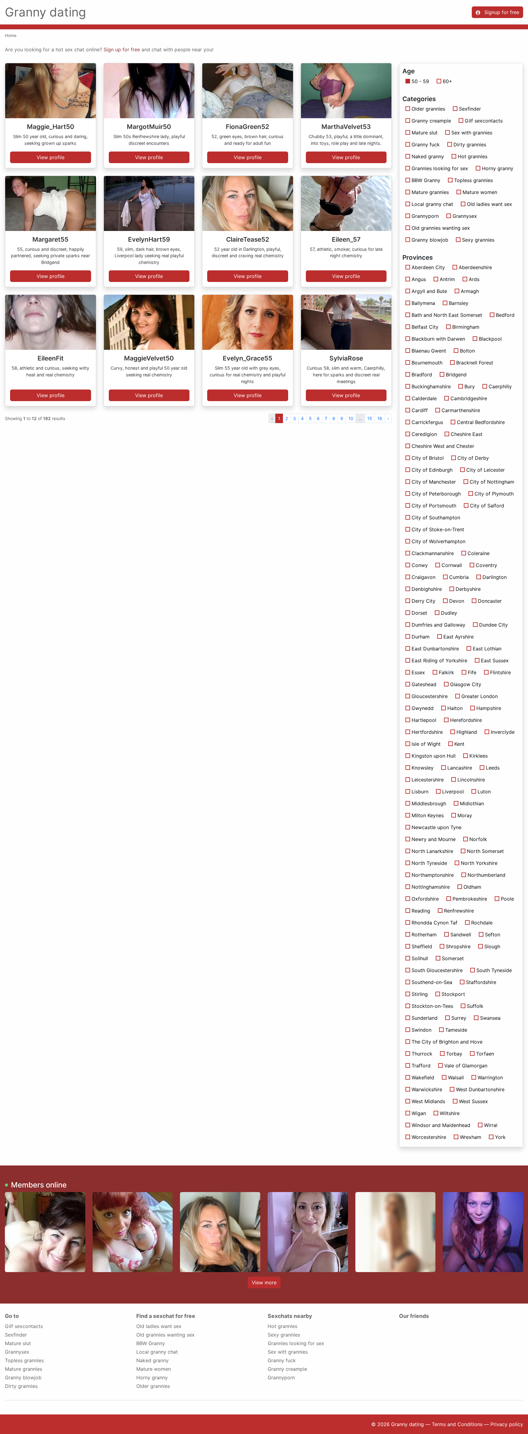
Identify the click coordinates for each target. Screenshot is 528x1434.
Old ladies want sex (489, 204)
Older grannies (428, 109)
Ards (474, 279)
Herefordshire (466, 720)
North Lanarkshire (432, 851)
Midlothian (472, 803)
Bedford (505, 315)
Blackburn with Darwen (438, 339)
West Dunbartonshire (480, 1089)
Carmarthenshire (461, 410)
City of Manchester (434, 482)
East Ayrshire (458, 637)
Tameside (456, 1030)
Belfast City (425, 327)
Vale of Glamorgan (465, 1066)
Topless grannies (473, 180)
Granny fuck (426, 144)
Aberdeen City (428, 267)
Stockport (453, 994)
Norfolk (478, 839)
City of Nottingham (492, 482)
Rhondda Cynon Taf (434, 923)
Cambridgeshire (468, 398)
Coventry (486, 565)
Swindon (421, 1030)
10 (350, 418)
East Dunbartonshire (435, 649)
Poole (507, 899)
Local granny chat (432, 204)
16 (379, 418)
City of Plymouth (494, 494)
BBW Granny (426, 180)
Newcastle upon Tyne (436, 827)
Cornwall (452, 565)
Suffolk (475, 1006)
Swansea (490, 1018)
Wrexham (470, 1137)
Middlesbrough (429, 803)
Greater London (479, 696)
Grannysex (465, 216)
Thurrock (422, 1054)
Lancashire (459, 768)
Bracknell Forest (474, 363)
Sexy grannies (478, 240)
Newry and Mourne (434, 839)
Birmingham (465, 327)
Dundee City (493, 625)
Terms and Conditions (457, 1424)
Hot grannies (472, 156)
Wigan (419, 1113)
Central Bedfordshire (481, 422)
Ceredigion (424, 434)
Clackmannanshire (433, 553)
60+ (447, 81)
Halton (455, 708)
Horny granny (497, 168)
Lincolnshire (471, 780)
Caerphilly (500, 386)
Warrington (490, 1077)
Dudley (449, 613)
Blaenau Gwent (429, 351)
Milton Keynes (428, 815)
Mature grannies (430, 192)
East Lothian (487, 649)
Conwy (420, 565)
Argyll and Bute (429, 291)
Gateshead (424, 684)
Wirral (490, 1125)
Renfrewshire (459, 911)
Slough (492, 946)
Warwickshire (427, 1089)
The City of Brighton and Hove (447, 1042)
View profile (50, 157)
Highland (467, 732)
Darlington (494, 577)
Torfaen (485, 1054)
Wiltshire (450, 1113)
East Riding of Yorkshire (439, 660)
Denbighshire (427, 589)
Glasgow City (465, 684)
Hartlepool (424, 720)
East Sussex (495, 660)
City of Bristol (428, 458)
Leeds (493, 768)
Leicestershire (428, 780)
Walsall (456, 1077)
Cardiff (420, 410)
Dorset (419, 613)
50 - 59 (420, 81)
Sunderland (425, 1018)
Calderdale (424, 398)
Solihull (420, 958)
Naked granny (428, 156)
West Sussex (473, 1101)
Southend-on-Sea (432, 982)
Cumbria (459, 577)
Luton (484, 791)
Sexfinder (470, 109)
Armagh (470, 291)
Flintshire (500, 672)
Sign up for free (122, 49)
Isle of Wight (426, 744)
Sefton (492, 934)
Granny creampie (431, 121)
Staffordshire (481, 982)
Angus (419, 279)
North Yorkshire (479, 863)
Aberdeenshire (475, 267)
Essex (418, 672)
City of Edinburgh (432, 470)
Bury (469, 386)
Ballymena (423, 303)
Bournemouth (427, 363)
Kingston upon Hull (434, 756)
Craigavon (423, 577)
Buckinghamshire (431, 386)
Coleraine (479, 553)
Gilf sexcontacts (484, 121)
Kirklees (478, 756)
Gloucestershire (430, 696)
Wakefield (423, 1077)
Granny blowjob (430, 240)
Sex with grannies (471, 133)
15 (369, 418)
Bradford (422, 374)
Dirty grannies (469, 144)
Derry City (423, 601)
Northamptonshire (433, 875)
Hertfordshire (427, 732)
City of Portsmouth (434, 506)
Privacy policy (506, 1424)
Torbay (454, 1054)
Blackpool (490, 339)
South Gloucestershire (437, 970)
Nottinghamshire (431, 887)
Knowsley (423, 768)
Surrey (458, 1018)
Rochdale (482, 923)
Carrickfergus (427, 422)
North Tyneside (429, 863)
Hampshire (488, 708)
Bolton (467, 351)
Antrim (447, 279)
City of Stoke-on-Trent (438, 529)
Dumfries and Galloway (438, 625)
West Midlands (428, 1101)
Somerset (453, 958)
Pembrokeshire (470, 899)
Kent (459, 744)
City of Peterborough (436, 494)
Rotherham (424, 934)
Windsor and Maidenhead (441, 1125)
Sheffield (422, 946)
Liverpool (453, 791)
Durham (421, 637)
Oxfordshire (425, 899)
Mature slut (425, 133)
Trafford (421, 1066)
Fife (472, 672)
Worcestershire (429, 1137)
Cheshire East (466, 434)
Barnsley (458, 303)
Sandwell (460, 934)
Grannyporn (425, 216)
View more (264, 1282)
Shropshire (458, 946)
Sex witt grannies (288, 1352)
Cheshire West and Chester (443, 446)
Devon (456, 601)
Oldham (472, 887)
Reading (421, 911)
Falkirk (446, 672)
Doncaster (490, 601)
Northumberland (486, 875)
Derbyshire (468, 589)
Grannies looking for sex (440, 168)
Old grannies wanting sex (441, 228)
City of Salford (487, 506)
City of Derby (473, 458)
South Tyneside (494, 970)
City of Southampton (436, 517)
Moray (464, 815)
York (500, 1137)
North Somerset (485, 851)
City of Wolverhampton (438, 541)
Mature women (480, 192)
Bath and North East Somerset (447, 315)
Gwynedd (423, 708)
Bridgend (456, 374)
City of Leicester (485, 470)
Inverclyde (503, 732)
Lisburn (420, 791)
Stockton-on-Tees (432, 1006)
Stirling (420, 994)
